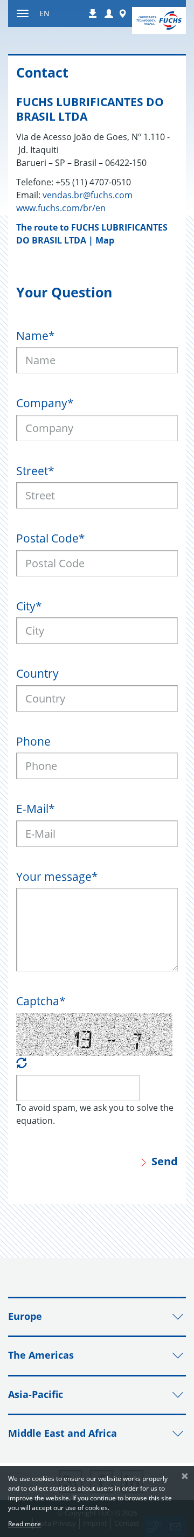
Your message (57, 876)
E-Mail (35, 808)
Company (45, 403)
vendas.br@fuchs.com (88, 195)
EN (44, 13)
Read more (24, 1523)
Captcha (41, 1001)
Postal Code (50, 538)
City (29, 606)
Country (37, 673)
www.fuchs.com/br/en (61, 208)
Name (35, 335)
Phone (33, 741)
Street (35, 470)
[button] (109, 14)
